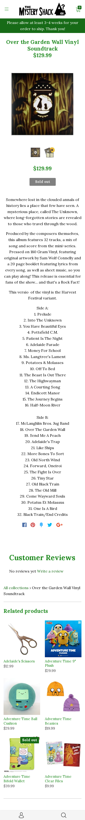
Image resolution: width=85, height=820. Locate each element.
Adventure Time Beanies (58, 721)
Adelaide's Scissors (19, 661)
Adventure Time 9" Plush (60, 663)
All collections (16, 587)
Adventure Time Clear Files (58, 778)
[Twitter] (50, 524)
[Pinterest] (33, 524)
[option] (42, 104)
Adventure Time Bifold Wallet (17, 778)
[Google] (59, 524)
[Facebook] (24, 524)
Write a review (50, 571)
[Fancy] (41, 524)
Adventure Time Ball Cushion (20, 721)
